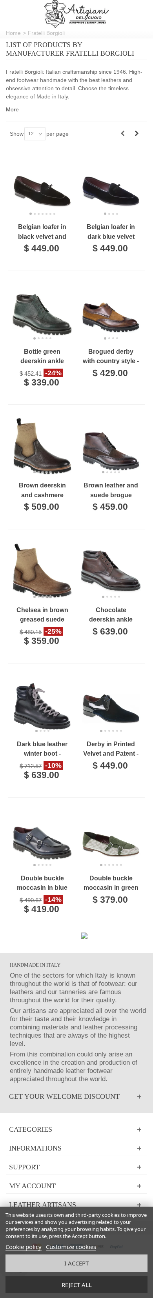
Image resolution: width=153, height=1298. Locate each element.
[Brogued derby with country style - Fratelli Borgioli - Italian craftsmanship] (110, 312)
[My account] (76, 1186)
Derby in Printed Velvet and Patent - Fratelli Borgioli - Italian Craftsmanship (110, 749)
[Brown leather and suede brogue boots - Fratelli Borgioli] (110, 446)
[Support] (76, 1167)
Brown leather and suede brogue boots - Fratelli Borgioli (111, 491)
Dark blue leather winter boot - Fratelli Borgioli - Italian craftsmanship (42, 749)
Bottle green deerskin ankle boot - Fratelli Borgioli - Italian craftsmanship (42, 357)
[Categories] (76, 1129)
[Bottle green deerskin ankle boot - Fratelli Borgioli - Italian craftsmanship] (42, 312)
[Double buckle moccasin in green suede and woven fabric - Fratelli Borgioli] (110, 839)
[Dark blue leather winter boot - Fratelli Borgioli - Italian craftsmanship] (42, 704)
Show (17, 134)
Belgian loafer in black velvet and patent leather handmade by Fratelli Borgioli (42, 232)
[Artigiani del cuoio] (76, 14)
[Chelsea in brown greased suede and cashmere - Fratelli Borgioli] (42, 570)
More (12, 109)
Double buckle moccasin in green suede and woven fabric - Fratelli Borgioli (111, 883)
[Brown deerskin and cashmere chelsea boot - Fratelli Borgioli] (42, 446)
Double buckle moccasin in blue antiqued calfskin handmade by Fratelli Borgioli (42, 883)
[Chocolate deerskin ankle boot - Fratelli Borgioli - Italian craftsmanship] (110, 570)
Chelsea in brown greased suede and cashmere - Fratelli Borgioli (42, 615)
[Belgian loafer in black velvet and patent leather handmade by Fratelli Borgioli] (42, 187)
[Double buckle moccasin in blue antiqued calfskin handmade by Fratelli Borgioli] (42, 839)
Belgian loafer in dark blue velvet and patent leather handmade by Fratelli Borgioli (111, 232)
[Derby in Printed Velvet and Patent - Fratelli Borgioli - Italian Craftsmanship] (110, 704)
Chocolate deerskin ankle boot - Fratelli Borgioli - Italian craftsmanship (111, 615)
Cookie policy (23, 1247)
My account (32, 1186)
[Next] (136, 133)
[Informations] (76, 1148)
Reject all (77, 1285)
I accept (76, 1263)
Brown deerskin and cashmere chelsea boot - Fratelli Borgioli (42, 491)
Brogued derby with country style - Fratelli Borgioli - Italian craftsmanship (111, 357)
